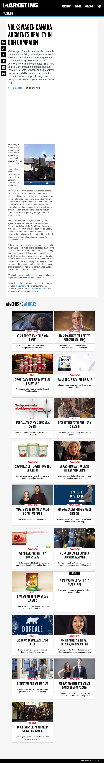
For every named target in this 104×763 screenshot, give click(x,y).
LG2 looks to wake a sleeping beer (32, 642)
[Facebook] (3, 54)
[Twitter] (3, 61)
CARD (99, 6)
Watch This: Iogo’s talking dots (74, 379)
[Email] (3, 67)
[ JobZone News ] (33, 505)
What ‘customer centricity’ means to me (74, 582)
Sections (8, 13)
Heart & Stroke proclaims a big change (32, 425)
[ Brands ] (32, 374)
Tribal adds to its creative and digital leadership (33, 512)
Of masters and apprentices (32, 683)
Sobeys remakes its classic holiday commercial (74, 468)
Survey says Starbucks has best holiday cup (32, 381)
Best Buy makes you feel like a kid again (74, 425)
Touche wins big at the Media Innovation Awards (32, 729)
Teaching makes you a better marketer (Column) (74, 338)
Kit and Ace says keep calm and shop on (74, 512)
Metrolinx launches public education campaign (74, 555)
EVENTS (78, 6)
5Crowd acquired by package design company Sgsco (74, 685)
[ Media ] (32, 722)
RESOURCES (66, 6)
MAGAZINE (89, 6)
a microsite (21, 286)
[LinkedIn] (3, 42)
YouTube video (40, 288)
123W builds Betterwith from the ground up (32, 468)
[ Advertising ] (32, 331)
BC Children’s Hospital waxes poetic (32, 338)
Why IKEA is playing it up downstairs (32, 555)
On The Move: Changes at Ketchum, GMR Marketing (74, 642)
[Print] (3, 73)
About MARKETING (89, 761)
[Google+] (3, 48)
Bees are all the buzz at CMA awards (32, 599)
